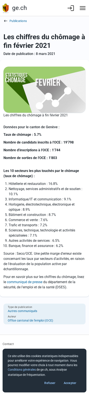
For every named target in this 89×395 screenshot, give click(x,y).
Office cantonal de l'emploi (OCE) (30, 320)
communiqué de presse (24, 282)
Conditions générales (22, 369)
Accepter (70, 383)
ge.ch (19, 7)
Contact (8, 344)
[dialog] (44, 370)
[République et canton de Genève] (6, 8)
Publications (18, 21)
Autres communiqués (22, 311)
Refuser (49, 383)
